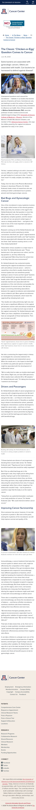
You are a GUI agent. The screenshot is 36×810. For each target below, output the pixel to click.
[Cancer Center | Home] (18, 11)
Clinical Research (7, 742)
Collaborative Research (9, 736)
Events (3, 750)
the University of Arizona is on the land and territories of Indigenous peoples (18, 781)
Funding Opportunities (8, 753)
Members (4, 745)
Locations (4, 724)
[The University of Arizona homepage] (11, 2)
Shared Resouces (7, 739)
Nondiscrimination (12, 689)
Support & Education (8, 721)
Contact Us (13, 694)
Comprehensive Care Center (10, 707)
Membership (5, 747)
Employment (9, 687)
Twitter (5, 765)
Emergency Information (23, 687)
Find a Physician (6, 716)
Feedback (22, 694)
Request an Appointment (9, 710)
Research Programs (7, 734)
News (25, 35)
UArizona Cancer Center (19, 122)
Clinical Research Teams (9, 713)
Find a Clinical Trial (7, 718)
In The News (16, 35)
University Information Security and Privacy (18, 803)
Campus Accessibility (22, 692)
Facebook (6, 763)
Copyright (10, 692)
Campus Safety (25, 689)
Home (7, 35)
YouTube (6, 771)
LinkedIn (6, 768)
